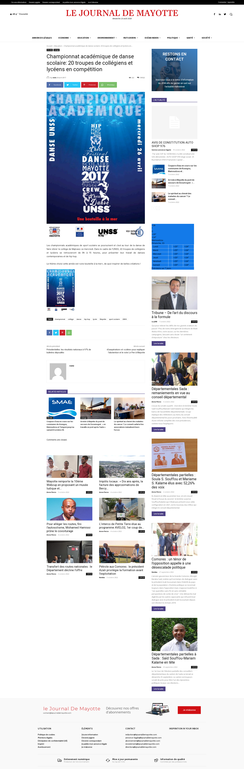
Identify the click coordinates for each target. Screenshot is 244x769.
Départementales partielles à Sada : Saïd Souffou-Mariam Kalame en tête (174, 658)
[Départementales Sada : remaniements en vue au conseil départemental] (174, 369)
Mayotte (103, 319)
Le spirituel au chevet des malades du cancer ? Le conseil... (179, 196)
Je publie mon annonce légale (94, 744)
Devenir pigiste (88, 737)
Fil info (49, 50)
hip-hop (87, 319)
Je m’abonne (87, 747)
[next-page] (158, 208)
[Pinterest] (62, 332)
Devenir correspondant (91, 741)
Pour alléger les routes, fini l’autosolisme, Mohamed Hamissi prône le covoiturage (69, 527)
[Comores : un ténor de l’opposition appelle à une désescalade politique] (174, 539)
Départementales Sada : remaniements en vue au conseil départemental (171, 393)
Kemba (102, 577)
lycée (95, 319)
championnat (60, 319)
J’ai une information (90, 734)
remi (54, 77)
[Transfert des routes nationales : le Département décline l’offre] (69, 552)
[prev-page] (153, 208)
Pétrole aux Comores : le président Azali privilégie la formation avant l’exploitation (121, 570)
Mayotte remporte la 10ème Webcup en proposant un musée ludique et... (67, 485)
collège (71, 319)
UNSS (125, 319)
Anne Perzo (51, 492)
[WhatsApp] (69, 332)
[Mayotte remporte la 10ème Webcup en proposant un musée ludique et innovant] (69, 466)
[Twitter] (225, 14)
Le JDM (154, 321)
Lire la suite (158, 343)
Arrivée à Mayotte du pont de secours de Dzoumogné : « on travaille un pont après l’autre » (93, 424)
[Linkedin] (220, 14)
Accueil (49, 46)
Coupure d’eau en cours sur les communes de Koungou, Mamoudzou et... (182, 168)
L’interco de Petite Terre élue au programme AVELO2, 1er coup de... (121, 525)
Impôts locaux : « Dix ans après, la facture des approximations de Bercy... (121, 485)
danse (79, 319)
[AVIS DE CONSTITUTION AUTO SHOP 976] (174, 122)
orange (56, 50)
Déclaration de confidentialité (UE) (52, 741)
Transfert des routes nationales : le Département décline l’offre (69, 568)
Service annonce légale (161, 150)
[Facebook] (214, 14)
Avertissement (44, 747)
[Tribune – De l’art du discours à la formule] (174, 293)
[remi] (48, 77)
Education (58, 46)
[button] (231, 14)
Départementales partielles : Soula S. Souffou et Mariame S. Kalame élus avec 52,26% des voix (174, 481)
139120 (89, 492)
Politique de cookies (46, 734)
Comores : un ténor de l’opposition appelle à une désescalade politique (171, 563)
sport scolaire (114, 319)
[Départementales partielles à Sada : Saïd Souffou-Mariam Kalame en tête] (174, 634)
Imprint (41, 744)
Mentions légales (45, 737)
